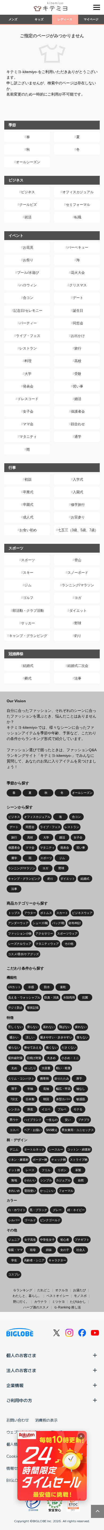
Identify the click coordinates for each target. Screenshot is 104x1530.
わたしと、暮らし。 (27, 1296)
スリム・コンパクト (21, 1078)
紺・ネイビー (76, 1210)
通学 (77, 437)
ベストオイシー (57, 1296)
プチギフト (82, 1239)
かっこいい (47, 1190)
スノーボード (77, 573)
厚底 (30, 1109)
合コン (28, 298)
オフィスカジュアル (78, 192)
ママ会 (28, 424)
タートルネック (34, 1149)
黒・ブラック (38, 1210)
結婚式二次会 (77, 666)
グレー (57, 1210)
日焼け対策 (34, 1058)
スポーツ (28, 560)
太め (14, 1068)
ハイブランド (33, 1119)
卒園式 (28, 505)
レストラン (28, 348)
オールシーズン (28, 162)
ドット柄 (14, 1170)
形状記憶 (33, 1007)
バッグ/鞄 (58, 923)
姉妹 (49, 1249)
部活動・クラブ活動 (28, 611)
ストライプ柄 (78, 1159)
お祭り (28, 260)
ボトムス (46, 912)
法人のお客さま (21, 1370)
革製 (78, 1170)
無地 (14, 1180)
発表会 (28, 386)
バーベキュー (77, 247)
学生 (14, 1260)
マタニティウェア (47, 943)
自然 (81, 1180)
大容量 (46, 1068)
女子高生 (30, 1239)
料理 (28, 361)
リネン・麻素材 (18, 1159)
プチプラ (84, 1119)
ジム (28, 585)
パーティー (28, 323)
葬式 (28, 678)
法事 (77, 678)
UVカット (14, 987)
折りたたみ (61, 1078)
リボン (62, 1170)
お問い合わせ (17, 1420)
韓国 (46, 1099)
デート (78, 298)
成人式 (28, 517)
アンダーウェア (18, 923)
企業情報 (14, 1385)
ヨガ (77, 598)
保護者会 (78, 411)
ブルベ (62, 1109)
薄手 (14, 1088)
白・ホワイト (17, 1210)
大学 (28, 374)
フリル (46, 1170)
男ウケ (14, 1119)
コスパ (14, 1130)
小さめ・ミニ (70, 1058)
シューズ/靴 (40, 923)
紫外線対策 (15, 1058)
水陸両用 (69, 997)
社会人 (80, 1249)
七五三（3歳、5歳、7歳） (78, 530)
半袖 (30, 1088)
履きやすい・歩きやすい (56, 1037)
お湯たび (79, 1290)
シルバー (14, 1220)
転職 (77, 217)
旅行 (77, 348)
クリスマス (78, 285)
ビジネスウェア (82, 912)
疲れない (81, 1026)
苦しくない (15, 1026)
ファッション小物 (19, 933)
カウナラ (40, 1302)
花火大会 (78, 273)
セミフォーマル (78, 205)
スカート (62, 912)
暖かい (14, 1037)
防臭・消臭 (51, 997)
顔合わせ (78, 424)
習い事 (78, 386)
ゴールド (30, 1220)
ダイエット (78, 611)
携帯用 (44, 1078)
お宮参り (78, 517)
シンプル (46, 1180)
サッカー (28, 623)
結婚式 (28, 666)
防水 (47, 987)
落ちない (82, 1037)
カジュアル (63, 1180)
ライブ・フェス (28, 336)
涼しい (30, 1037)
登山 (77, 560)
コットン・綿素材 (79, 1149)
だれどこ (43, 1290)
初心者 (64, 1239)
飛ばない (65, 1026)
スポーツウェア (67, 933)
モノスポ (80, 1296)
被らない (14, 1047)
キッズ (39, 19)
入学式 (78, 479)
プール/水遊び (28, 273)
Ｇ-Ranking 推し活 (67, 1307)
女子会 (28, 411)
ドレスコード (28, 399)
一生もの (52, 1119)
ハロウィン (28, 285)
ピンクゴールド (50, 1220)
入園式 (78, 492)
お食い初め (28, 530)
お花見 (28, 247)
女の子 (64, 1249)
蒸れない (49, 1026)
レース (30, 1170)
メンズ (13, 19)
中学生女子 (47, 1239)
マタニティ (28, 437)
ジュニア (14, 1239)
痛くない (52, 1047)
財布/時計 (75, 923)
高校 (77, 361)
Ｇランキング (22, 1290)
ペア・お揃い (33, 1130)
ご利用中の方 (19, 1400)
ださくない (69, 1047)
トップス (14, 912)
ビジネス (28, 192)
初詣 (28, 479)
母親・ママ (15, 1249)
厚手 (79, 1078)
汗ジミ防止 (15, 1007)
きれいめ (14, 1190)
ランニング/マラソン (78, 585)
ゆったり (30, 1068)
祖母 (33, 1249)
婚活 (77, 399)
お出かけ (78, 336)
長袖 (46, 1088)
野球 (77, 623)
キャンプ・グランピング (28, 636)
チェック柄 (58, 1159)
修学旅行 (78, 505)
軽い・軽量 (63, 1068)
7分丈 (14, 1099)
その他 (69, 943)
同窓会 (78, 323)
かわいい (30, 1180)
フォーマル (66, 1190)
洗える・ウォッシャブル (24, 997)
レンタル (14, 1109)
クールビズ (28, 205)
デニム (14, 1149)
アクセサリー (44, 933)
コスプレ (14, 1274)
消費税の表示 (46, 1420)
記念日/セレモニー (28, 311)
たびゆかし (78, 1302)
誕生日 (78, 311)
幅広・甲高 (63, 1088)
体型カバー (63, 1099)
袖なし (80, 1088)
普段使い (30, 1190)
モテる (78, 1109)
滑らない (33, 1026)
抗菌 (85, 997)
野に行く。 (21, 1302)
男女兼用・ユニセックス (78, 1130)
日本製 (30, 1099)
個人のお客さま (21, 1355)
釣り (77, 636)
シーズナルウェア (19, 943)
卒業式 (28, 492)
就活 (28, 217)
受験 (77, 374)
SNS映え (52, 1130)
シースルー (56, 1149)
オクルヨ (61, 1290)
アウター (30, 912)
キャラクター (57, 1260)
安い (68, 1119)
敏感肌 (80, 1099)
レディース (65, 19)
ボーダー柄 (40, 1159)
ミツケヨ (58, 1302)
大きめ (51, 1058)
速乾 (63, 987)
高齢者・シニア (34, 1260)
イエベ (46, 1109)
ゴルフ (28, 598)
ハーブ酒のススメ (36, 1307)
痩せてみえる (33, 1047)
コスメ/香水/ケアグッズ (23, 954)
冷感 (31, 987)
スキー (28, 573)
